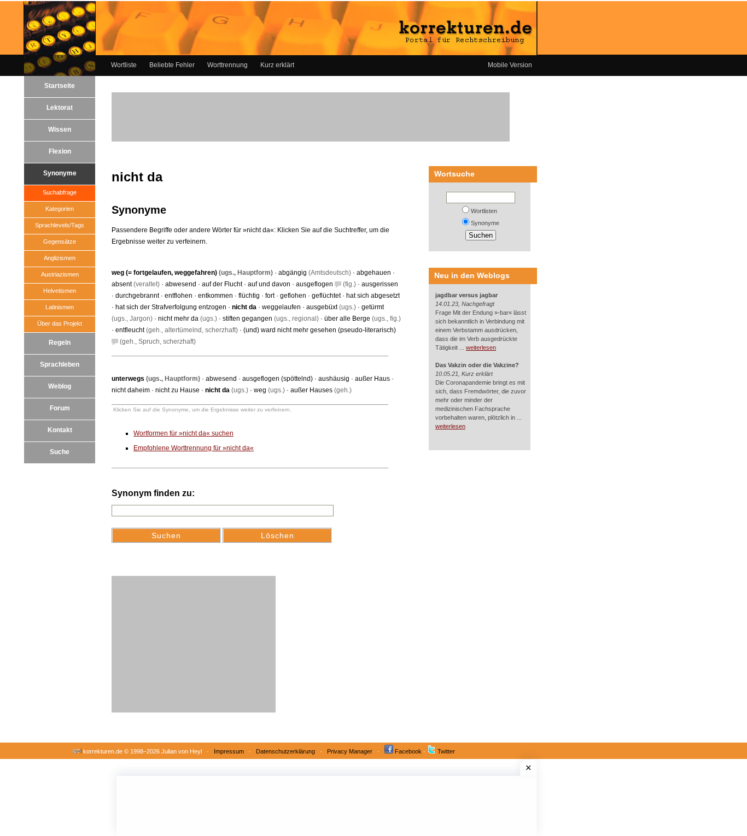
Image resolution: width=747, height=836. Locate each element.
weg (260, 390)
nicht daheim (131, 390)
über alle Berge (347, 318)
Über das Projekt (59, 323)
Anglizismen (59, 258)
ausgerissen (379, 284)
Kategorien (59, 208)
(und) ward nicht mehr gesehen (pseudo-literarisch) (319, 330)
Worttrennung (227, 65)
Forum (60, 408)
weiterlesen (481, 347)
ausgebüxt (321, 307)
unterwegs (128, 378)
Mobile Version (510, 65)
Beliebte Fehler (172, 65)
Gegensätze (59, 241)
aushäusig (333, 378)
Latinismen (59, 307)
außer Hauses (311, 390)
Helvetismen (59, 290)
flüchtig (249, 295)
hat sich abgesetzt (373, 295)
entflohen (178, 295)
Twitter (446, 751)
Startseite (59, 86)
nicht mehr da (178, 318)
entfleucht (129, 330)
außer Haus (372, 378)
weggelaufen (281, 307)
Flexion (60, 151)
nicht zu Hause (177, 390)
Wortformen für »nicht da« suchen (183, 433)
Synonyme (60, 173)
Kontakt (60, 430)
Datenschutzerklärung (285, 751)
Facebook (408, 751)
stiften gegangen (247, 318)
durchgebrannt (137, 295)
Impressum (229, 751)
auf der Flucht (222, 284)
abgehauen (374, 272)
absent (122, 284)
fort (270, 295)
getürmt (372, 307)
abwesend (180, 284)
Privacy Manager (349, 751)
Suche (59, 452)
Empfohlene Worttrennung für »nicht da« (193, 448)
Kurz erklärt (277, 65)
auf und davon (269, 284)
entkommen (215, 295)
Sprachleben (59, 364)
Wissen (59, 129)
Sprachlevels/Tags (59, 225)
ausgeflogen (314, 284)
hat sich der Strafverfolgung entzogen (170, 307)
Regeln (60, 342)
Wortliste (124, 65)
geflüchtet (326, 295)
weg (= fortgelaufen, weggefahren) (164, 272)
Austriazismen (60, 274)
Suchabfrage (60, 192)
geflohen (293, 295)
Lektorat (59, 107)
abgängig (292, 272)
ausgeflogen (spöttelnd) (277, 378)
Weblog (59, 386)
